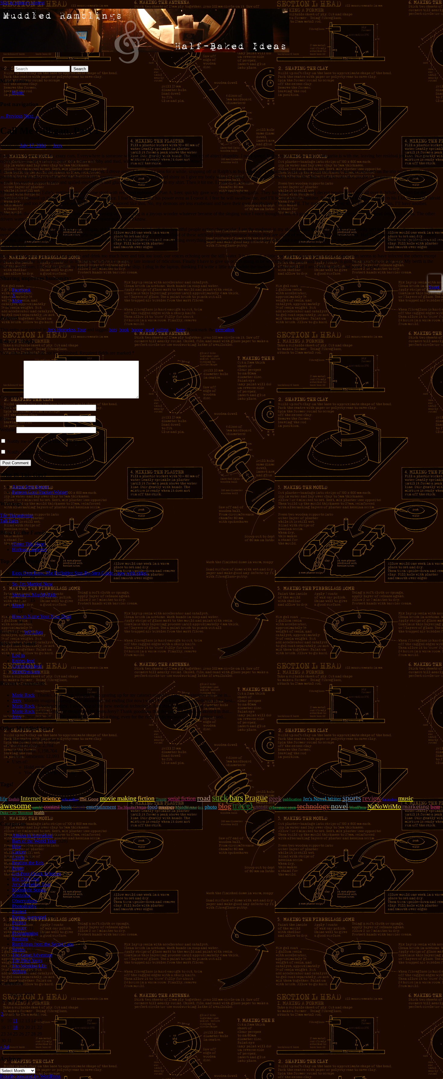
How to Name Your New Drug (41, 616)
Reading (20, 938)
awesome (15, 805)
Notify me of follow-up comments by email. (49, 441)
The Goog (89, 799)
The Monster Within (131, 807)
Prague (256, 797)
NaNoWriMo (384, 806)
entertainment (101, 807)
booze (137, 329)
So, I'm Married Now (32, 583)
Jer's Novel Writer (322, 799)
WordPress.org (26, 671)
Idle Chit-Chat (25, 879)
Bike (16, 846)
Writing (19, 971)
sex (200, 807)
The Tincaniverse (16, 515)
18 (15, 1027)
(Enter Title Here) (29, 544)
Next (31, 115)
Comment (11, 396)
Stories (18, 949)
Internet (30, 798)
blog (224, 806)
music (405, 798)
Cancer (19, 851)
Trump (161, 799)
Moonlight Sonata (29, 889)
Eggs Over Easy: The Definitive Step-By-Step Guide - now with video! (80, 573)
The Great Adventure (32, 955)
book (124, 329)
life (3, 799)
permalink (224, 329)
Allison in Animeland (32, 835)
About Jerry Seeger (30, 486)
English (13, 799)
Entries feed (23, 660)
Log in (18, 655)
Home (18, 92)
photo (211, 807)
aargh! (37, 807)
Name (7, 407)
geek (275, 798)
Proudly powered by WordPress (30, 1076)
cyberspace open (282, 807)
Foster (18, 868)
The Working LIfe (29, 965)
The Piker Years (27, 960)
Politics (19, 922)
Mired (18, 605)
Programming (25, 933)
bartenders (389, 799)
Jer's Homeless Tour (67, 329)
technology (313, 806)
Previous (11, 115)
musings (166, 807)
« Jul (4, 1046)
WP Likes (33, 632)
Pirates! (19, 911)
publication (292, 799)
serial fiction (182, 798)
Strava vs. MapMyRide (34, 594)
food (152, 807)
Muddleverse (186, 807)
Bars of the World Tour (34, 841)
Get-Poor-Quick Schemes (36, 873)
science (51, 798)
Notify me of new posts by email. (39, 452)
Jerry (57, 145)
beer (435, 806)
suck (220, 797)
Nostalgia (21, 895)
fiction (146, 798)
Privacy (19, 927)
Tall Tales (9, 520)
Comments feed (27, 666)
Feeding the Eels (28, 862)
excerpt (261, 806)
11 (15, 1020)
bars (113, 329)
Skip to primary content (22, 2)
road (149, 329)
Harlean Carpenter (29, 549)
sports (351, 797)
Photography (24, 906)
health (39, 812)
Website (7, 429)
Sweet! (435, 287)
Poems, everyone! (29, 917)
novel (339, 806)
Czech (79, 806)
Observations (24, 900)
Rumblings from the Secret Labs (43, 944)
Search (6, 68)
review (371, 798)
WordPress (357, 807)
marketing (415, 806)
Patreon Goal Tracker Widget (40, 492)
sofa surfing (70, 799)
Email (7, 418)
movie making (118, 798)
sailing (162, 329)
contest (52, 806)
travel (242, 805)
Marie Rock (23, 695)
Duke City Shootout (16, 812)
